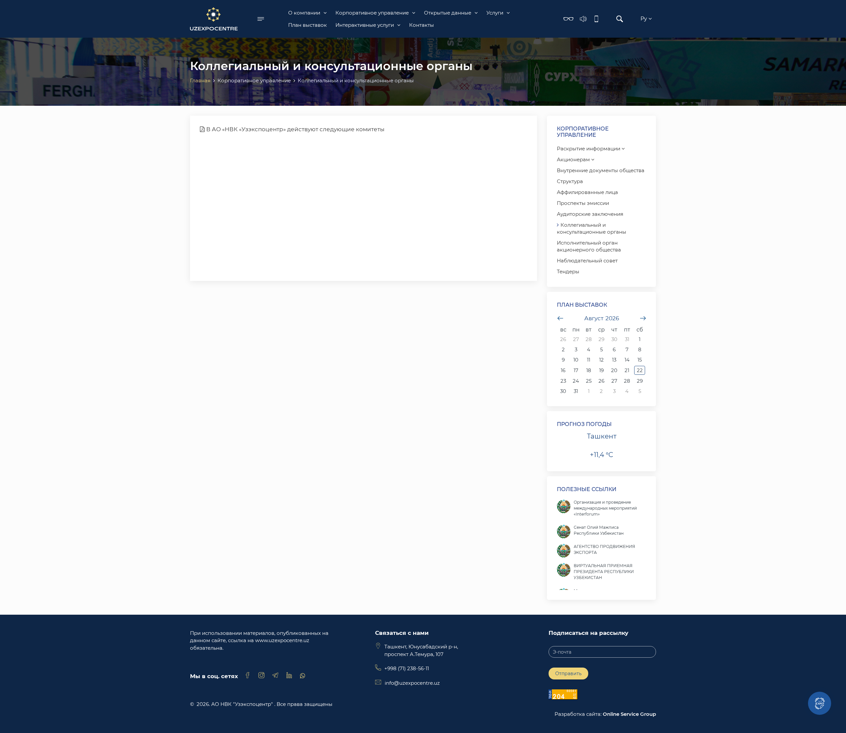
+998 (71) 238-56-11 (406, 668)
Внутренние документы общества (600, 170)
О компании (304, 13)
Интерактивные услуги (364, 25)
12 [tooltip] (601, 360)
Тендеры (568, 271)
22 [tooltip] (640, 370)
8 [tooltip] (639, 349)
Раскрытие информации (589, 148)
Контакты (421, 25)
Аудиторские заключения (590, 214)
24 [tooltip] (576, 381)
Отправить (568, 673)
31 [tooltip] (627, 339)
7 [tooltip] (627, 349)
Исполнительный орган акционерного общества (589, 246)
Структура (570, 181)
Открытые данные (447, 13)
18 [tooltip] (588, 370)
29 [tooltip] (601, 339)
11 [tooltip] (588, 360)
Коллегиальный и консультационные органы (591, 228)
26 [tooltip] (563, 339)
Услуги (494, 13)
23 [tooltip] (563, 381)
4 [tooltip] (588, 349)
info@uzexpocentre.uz (412, 683)
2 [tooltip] (563, 349)
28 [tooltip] (589, 339)
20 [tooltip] (614, 370)
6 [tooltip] (614, 349)
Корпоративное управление (372, 13)
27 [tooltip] (576, 339)
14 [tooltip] (627, 360)
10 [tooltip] (575, 360)
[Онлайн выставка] (819, 703)
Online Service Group (629, 714)
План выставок (307, 25)
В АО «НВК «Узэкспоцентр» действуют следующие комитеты (294, 129)
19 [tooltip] (601, 370)
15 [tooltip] (639, 360)
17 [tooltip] (576, 370)
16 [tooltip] (563, 370)
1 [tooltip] (639, 339)
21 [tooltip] (627, 370)
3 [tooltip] (576, 349)
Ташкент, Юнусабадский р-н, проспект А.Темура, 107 (421, 650)
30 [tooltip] (614, 339)
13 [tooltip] (614, 360)
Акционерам (574, 159)
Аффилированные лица (587, 192)
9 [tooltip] (563, 360)
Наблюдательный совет (587, 260)
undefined (560, 318)
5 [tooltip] (601, 349)
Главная (200, 80)
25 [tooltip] (589, 381)
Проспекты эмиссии (583, 203)
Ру (644, 19)
